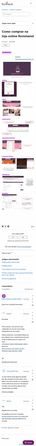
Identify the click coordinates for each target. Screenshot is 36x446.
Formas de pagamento (9, 278)
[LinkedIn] (8, 226)
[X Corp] (5, 226)
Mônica (9, 314)
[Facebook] (3, 226)
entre (9, 427)
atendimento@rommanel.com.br (12, 416)
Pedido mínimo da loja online (11, 262)
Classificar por (29, 289)
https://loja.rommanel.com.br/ (24, 59)
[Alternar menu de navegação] (30, 3)
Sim (13, 237)
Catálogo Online (7, 266)
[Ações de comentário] (32, 305)
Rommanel (5, 9)
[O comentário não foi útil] (32, 301)
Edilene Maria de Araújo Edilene (12, 299)
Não (23, 237)
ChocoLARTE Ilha (12, 371)
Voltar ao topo (6, 253)
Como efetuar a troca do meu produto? (14, 269)
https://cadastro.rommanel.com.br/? (13, 348)
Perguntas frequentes (16, 9)
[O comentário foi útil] (32, 295)
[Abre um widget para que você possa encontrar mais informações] (28, 442)
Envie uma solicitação (24, 246)
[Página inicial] (7, 3)
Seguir (5, 45)
